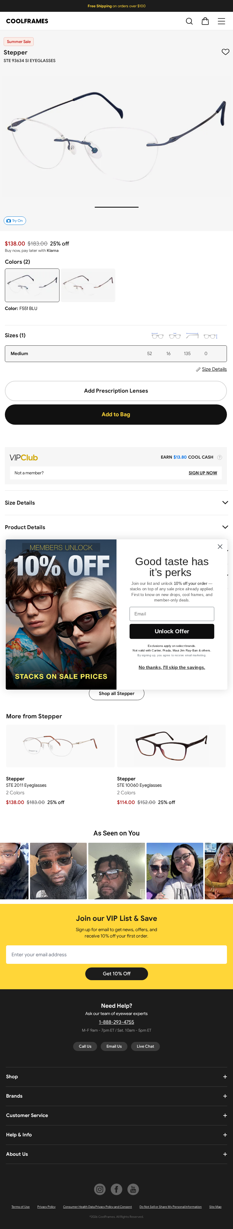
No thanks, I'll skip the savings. (172, 667)
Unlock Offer (172, 631)
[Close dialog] (220, 547)
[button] (58, 871)
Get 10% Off (116, 974)
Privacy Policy (46, 1207)
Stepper (15, 52)
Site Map (215, 1207)
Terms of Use (21, 1207)
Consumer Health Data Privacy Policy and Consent (97, 1207)
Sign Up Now (203, 473)
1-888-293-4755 (116, 1022)
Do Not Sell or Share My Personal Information (171, 1207)
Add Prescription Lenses (116, 390)
